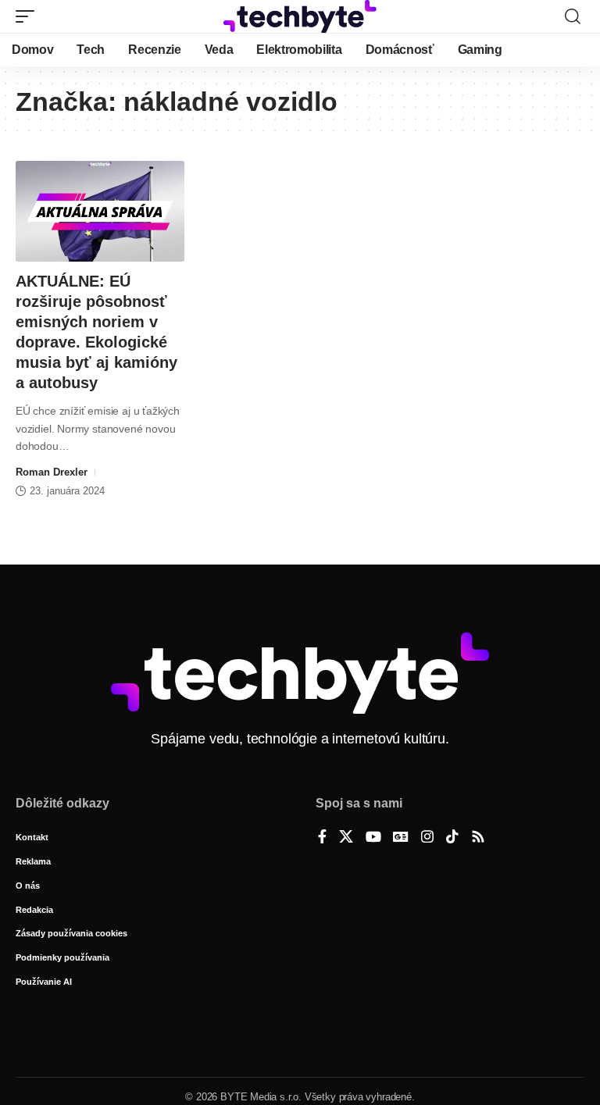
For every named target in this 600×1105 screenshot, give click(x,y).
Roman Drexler (52, 472)
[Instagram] (427, 837)
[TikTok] (452, 837)
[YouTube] (373, 837)
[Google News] (401, 837)
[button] (29, 16)
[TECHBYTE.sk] (300, 16)
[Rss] (478, 837)
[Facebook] (322, 837)
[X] (346, 837)
